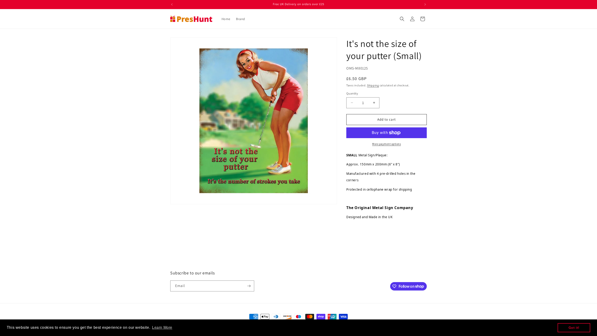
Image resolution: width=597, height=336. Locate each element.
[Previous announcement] (172, 4)
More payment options (386, 144)
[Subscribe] (249, 285)
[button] (402, 19)
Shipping (373, 85)
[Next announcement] (425, 4)
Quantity (352, 93)
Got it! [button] (574, 327)
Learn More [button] (162, 327)
